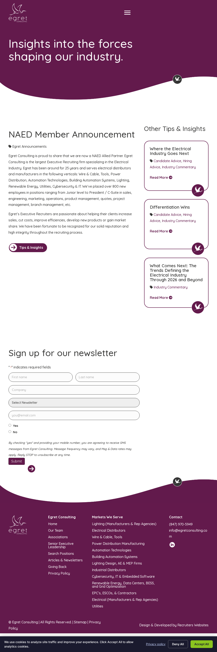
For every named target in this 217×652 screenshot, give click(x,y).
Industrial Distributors (109, 570)
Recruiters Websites (193, 625)
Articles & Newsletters (65, 560)
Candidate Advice (167, 161)
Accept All (201, 644)
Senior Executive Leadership (61, 545)
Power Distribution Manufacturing (118, 543)
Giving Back (57, 566)
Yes (15, 426)
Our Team (55, 530)
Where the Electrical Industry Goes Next (170, 151)
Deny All (178, 644)
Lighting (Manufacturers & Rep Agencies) (124, 524)
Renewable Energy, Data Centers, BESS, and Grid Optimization (123, 584)
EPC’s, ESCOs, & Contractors (114, 593)
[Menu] (127, 12)
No (15, 432)
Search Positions (61, 553)
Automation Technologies (111, 550)
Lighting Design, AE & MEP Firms (117, 563)
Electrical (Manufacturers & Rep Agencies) (125, 599)
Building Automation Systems (115, 556)
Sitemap (80, 622)
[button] (27, 248)
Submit (16, 461)
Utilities (97, 606)
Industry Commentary (179, 167)
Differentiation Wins (170, 207)
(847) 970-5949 (181, 524)
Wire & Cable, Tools (107, 537)
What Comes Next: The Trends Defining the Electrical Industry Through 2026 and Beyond (176, 272)
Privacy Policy (59, 573)
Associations (58, 537)
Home (52, 524)
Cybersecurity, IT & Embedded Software (123, 576)
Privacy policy (156, 644)
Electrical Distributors (108, 530)
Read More (159, 177)
